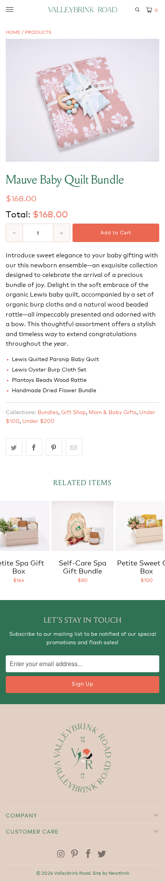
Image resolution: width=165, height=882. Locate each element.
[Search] (136, 9)
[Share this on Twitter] (14, 447)
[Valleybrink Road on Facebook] (88, 854)
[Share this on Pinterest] (54, 447)
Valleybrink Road (72, 872)
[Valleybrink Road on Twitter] (102, 854)
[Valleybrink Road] (82, 9)
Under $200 (38, 420)
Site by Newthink (110, 872)
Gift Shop (73, 411)
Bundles (48, 411)
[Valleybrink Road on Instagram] (61, 854)
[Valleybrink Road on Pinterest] (75, 854)
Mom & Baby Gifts (113, 411)
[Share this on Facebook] (34, 447)
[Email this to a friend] (74, 447)
